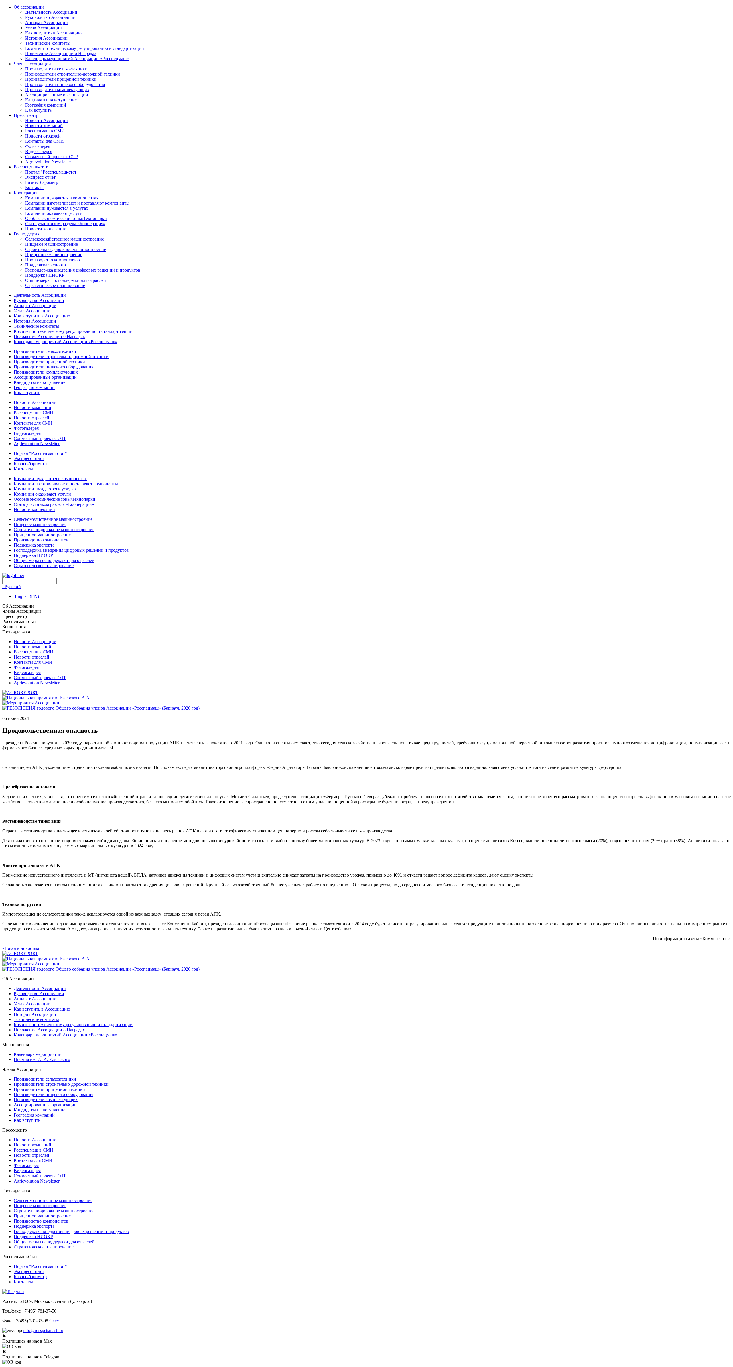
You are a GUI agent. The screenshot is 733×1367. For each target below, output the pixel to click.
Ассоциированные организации (56, 94)
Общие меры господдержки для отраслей (65, 280)
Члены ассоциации (32, 63)
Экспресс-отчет (40, 177)
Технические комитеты (47, 43)
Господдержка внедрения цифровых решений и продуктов (82, 270)
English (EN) (26, 596)
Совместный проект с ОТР (51, 156)
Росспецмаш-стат (31, 166)
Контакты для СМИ (44, 141)
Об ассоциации (29, 7)
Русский (12, 586)
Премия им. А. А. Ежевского (42, 1059)
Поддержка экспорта (45, 264)
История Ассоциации (46, 38)
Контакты (34, 187)
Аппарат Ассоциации (46, 22)
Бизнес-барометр (41, 182)
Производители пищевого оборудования (65, 84)
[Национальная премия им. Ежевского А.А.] (46, 697)
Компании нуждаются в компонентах (61, 197)
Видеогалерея (38, 151)
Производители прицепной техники (60, 79)
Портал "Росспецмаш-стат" (51, 172)
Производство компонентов (52, 259)
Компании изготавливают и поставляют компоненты (77, 203)
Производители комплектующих (57, 89)
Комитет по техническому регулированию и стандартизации (84, 48)
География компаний (45, 105)
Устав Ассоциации (43, 27)
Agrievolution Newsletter (48, 161)
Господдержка (28, 233)
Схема (55, 1320)
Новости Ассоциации (46, 120)
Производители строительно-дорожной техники (72, 74)
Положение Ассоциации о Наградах (60, 53)
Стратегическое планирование (55, 285)
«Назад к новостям (20, 948)
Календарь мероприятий (38, 1054)
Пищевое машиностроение (51, 244)
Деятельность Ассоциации (51, 12)
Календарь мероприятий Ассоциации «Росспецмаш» (77, 58)
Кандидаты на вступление (51, 99)
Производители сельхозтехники (56, 68)
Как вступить (38, 110)
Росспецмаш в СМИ (45, 130)
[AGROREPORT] (20, 692)
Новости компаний (44, 125)
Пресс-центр (26, 115)
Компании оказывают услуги (53, 213)
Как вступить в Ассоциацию (53, 32)
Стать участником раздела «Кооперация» (65, 223)
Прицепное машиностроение (53, 254)
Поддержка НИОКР (44, 275)
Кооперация (25, 192)
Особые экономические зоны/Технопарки (66, 218)
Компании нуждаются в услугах (56, 208)
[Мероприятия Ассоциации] (30, 702)
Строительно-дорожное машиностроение (65, 249)
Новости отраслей (43, 135)
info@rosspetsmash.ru (43, 1330)
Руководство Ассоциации (50, 17)
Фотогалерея (37, 146)
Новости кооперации (45, 228)
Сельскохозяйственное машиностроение (64, 239)
